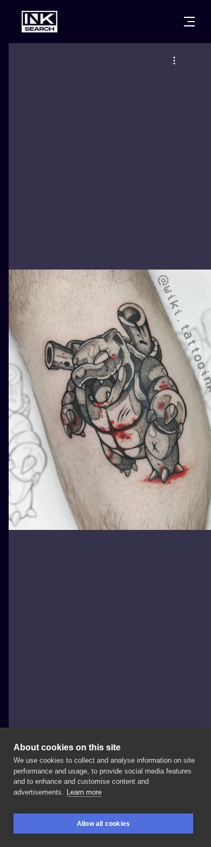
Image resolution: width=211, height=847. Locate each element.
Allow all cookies (103, 824)
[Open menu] (189, 22)
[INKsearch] (39, 21)
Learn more (84, 792)
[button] (174, 60)
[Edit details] (174, 60)
